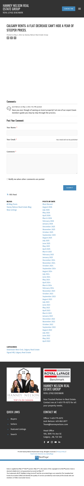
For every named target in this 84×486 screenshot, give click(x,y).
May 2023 (46, 308)
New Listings (12, 210)
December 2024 (49, 260)
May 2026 (46, 213)
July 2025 (46, 241)
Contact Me (68, 9)
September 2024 (49, 269)
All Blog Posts (12, 204)
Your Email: (11, 140)
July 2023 (46, 302)
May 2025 (46, 246)
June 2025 (46, 243)
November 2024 (49, 263)
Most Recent (48, 204)
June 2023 (46, 305)
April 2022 (46, 341)
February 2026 (48, 221)
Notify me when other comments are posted (26, 179)
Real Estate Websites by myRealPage (42, 454)
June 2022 (46, 336)
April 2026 (46, 215)
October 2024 (48, 266)
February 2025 (48, 255)
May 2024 (46, 280)
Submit (69, 188)
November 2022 (49, 322)
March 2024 (47, 285)
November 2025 (49, 229)
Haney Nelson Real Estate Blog (19, 207)
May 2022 (46, 338)
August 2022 (47, 330)
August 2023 (47, 299)
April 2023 (46, 310)
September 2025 (49, 235)
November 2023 (49, 291)
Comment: (11, 152)
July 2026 (46, 210)
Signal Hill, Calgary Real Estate (19, 352)
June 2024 (46, 277)
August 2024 (47, 271)
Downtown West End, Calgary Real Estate (23, 350)
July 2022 (46, 333)
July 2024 (46, 274)
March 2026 (47, 218)
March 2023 (47, 313)
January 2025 (48, 257)
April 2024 (46, 282)
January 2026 (48, 224)
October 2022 (48, 324)
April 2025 (46, 249)
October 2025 (48, 232)
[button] (68, 8)
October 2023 (48, 294)
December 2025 (49, 227)
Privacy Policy (61, 451)
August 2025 (47, 238)
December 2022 (49, 319)
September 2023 (49, 296)
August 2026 (47, 207)
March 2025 (47, 252)
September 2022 (49, 327)
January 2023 (48, 316)
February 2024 (48, 288)
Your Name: (11, 128)
